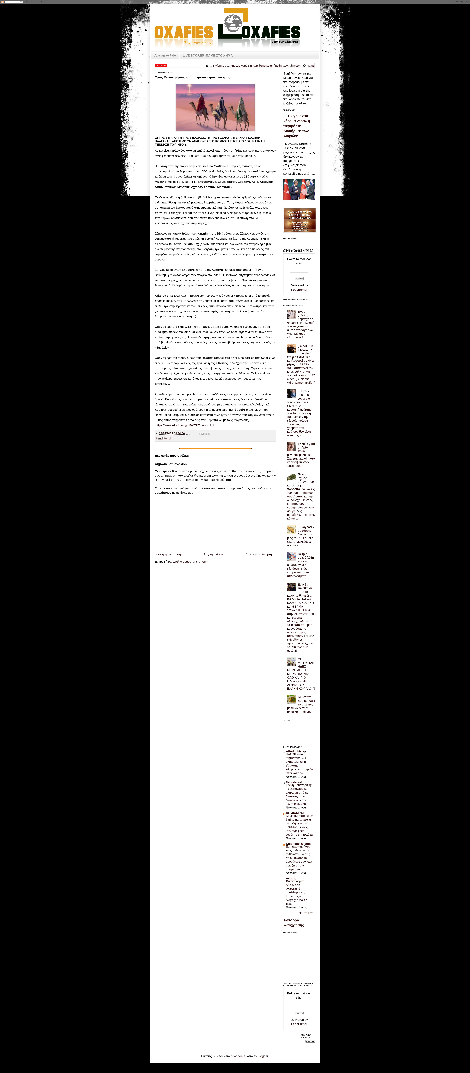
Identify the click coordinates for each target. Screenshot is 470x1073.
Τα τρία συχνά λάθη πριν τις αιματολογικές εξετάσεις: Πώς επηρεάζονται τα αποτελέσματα (300, 565)
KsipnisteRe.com (298, 843)
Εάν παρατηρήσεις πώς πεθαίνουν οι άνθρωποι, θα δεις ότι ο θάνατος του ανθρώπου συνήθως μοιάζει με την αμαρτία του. (299, 858)
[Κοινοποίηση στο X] (205, 434)
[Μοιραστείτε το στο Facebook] (207, 434)
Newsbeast (294, 782)
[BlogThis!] (202, 434)
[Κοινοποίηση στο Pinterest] (209, 434)
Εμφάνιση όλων (307, 912)
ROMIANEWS (295, 813)
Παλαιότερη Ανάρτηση (260, 554)
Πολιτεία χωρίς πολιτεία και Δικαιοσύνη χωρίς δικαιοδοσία (282, 65)
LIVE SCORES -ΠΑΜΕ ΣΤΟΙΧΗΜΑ (208, 55)
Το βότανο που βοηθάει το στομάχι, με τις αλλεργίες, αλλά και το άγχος (301, 704)
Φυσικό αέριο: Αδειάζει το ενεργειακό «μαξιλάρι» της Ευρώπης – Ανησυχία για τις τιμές (296, 892)
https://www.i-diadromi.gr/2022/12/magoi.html (185, 425)
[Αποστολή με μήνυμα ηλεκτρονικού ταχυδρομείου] (200, 434)
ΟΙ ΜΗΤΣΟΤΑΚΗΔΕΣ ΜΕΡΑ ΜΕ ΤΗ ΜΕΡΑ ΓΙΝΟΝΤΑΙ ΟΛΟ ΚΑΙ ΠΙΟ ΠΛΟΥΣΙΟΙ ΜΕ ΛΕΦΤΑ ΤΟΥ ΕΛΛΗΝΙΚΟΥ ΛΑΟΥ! (301, 673)
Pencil (160, 438)
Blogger (263, 1056)
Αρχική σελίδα (165, 55)
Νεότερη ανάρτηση (168, 554)
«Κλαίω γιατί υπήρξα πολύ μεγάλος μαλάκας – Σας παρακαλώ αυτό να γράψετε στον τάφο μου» (301, 454)
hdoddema (238, 1056)
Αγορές (291, 878)
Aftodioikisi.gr (296, 751)
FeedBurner (299, 289)
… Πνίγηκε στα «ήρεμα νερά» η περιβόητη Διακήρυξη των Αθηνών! (191, 65)
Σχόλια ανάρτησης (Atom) (190, 561)
